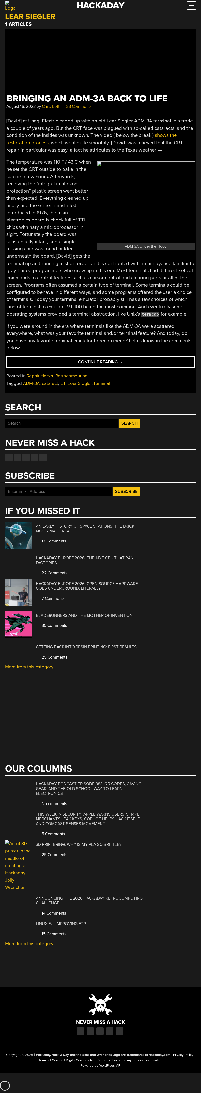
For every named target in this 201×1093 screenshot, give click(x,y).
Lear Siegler (80, 383)
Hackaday (100, 5)
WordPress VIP (110, 1066)
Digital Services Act (80, 1060)
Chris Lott (50, 106)
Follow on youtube (26, 457)
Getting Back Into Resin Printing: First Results (86, 647)
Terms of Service (51, 1060)
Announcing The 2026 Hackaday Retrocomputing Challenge (89, 901)
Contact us (43, 457)
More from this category (29, 667)
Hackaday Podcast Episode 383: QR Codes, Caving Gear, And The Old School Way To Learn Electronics (88, 788)
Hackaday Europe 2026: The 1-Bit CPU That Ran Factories (85, 560)
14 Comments (53, 913)
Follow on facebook (9, 457)
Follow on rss (34, 457)
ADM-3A (31, 383)
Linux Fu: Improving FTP (61, 923)
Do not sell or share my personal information (129, 1060)
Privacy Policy (183, 1055)
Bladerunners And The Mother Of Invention (84, 615)
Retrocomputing (71, 376)
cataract (50, 383)
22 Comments (54, 572)
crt (62, 383)
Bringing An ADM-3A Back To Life (86, 98)
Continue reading (108, 363)
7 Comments (53, 598)
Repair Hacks (40, 376)
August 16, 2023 (21, 106)
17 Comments (53, 541)
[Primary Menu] (191, 5)
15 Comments (53, 934)
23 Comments (78, 106)
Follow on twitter (17, 457)
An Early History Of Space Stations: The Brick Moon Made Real (85, 529)
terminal (102, 383)
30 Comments (54, 625)
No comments (54, 803)
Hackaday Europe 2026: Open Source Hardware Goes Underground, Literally (87, 586)
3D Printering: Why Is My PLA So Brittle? (78, 844)
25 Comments (54, 657)
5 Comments (53, 834)
